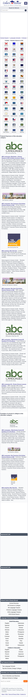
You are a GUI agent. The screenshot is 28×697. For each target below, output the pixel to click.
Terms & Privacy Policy (14, 694)
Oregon (14, 110)
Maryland (22, 78)
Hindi (7, 645)
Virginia (14, 126)
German (7, 629)
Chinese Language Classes (14, 610)
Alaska (14, 45)
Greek (7, 643)
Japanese (21, 625)
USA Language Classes (14, 612)
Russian (21, 636)
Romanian (21, 634)
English (7, 623)
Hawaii (21, 61)
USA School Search (14, 614)
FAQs (6, 694)
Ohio (22, 105)
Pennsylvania (22, 110)
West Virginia (6, 132)
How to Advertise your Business (11, 676)
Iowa (6, 72)
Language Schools (15, 38)
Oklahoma (6, 110)
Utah (22, 121)
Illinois (14, 67)
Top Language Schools (8, 666)
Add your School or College (10, 678)
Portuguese (21, 632)
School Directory (14, 603)
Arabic (7, 634)
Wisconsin (14, 132)
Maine (14, 78)
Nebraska (6, 94)
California (14, 51)
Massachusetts (6, 83)
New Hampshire (22, 95)
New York (22, 99)
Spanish (7, 625)
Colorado (22, 51)
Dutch (7, 638)
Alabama (6, 45)
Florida (6, 61)
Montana (22, 88)
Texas (14, 121)
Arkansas (6, 51)
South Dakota (22, 115)
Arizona (21, 45)
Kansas (14, 72)
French (7, 627)
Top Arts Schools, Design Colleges (11, 668)
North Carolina (6, 105)
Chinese (24, 38)
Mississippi (6, 88)
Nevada (14, 94)
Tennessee (6, 121)
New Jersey (6, 99)
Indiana (21, 67)
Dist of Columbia (22, 57)
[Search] (26, 10)
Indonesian (21, 623)
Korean (21, 627)
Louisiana (6, 78)
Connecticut (6, 56)
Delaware (14, 56)
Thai (21, 640)
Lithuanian (21, 629)
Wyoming (22, 132)
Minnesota (22, 83)
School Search (4, 38)
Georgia (14, 61)
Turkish (21, 643)
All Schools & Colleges (14, 605)
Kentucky (22, 72)
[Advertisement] (14, 24)
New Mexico (14, 99)
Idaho (6, 67)
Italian (7, 632)
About (3, 694)
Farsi (7, 640)
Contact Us (23, 694)
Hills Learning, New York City (9, 250)
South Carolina (14, 115)
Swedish (21, 638)
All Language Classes (14, 607)
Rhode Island (6, 115)
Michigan (14, 83)
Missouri (14, 88)
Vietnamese (21, 645)
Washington (21, 126)
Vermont (6, 126)
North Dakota (14, 105)
